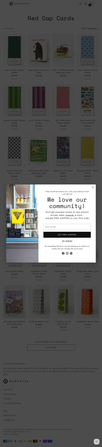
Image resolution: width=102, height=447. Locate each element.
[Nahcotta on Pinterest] (71, 254)
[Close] (93, 187)
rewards (69, 215)
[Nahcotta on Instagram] (67, 254)
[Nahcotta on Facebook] (63, 254)
